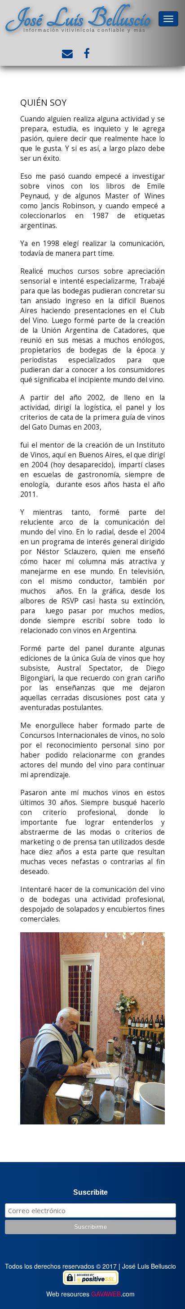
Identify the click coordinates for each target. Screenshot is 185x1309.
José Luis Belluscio (78, 18)
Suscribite (90, 1192)
